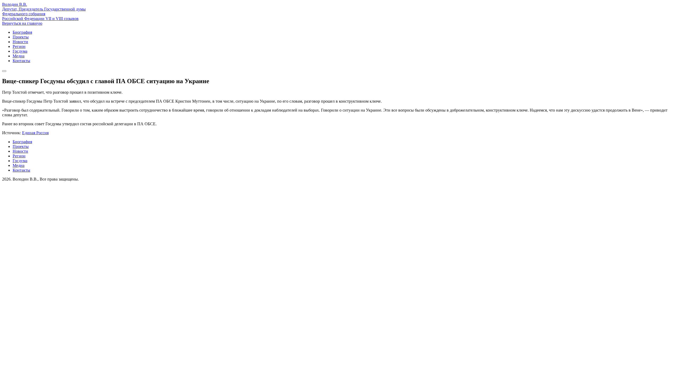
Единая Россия (35, 133)
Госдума (20, 51)
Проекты (21, 37)
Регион (19, 46)
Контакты (21, 60)
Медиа (18, 56)
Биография (22, 32)
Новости (20, 41)
